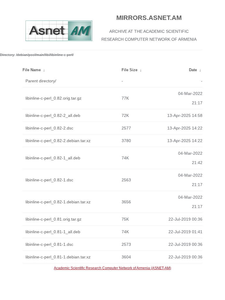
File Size (129, 70)
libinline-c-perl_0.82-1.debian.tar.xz (58, 202)
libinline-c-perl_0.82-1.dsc (49, 180)
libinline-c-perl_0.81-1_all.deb (52, 231)
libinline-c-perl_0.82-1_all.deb (52, 158)
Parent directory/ (40, 81)
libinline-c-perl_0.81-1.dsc (49, 244)
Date (193, 70)
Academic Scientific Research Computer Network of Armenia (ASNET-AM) (112, 268)
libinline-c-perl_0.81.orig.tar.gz (53, 219)
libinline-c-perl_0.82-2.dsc (49, 128)
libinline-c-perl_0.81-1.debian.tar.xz (58, 257)
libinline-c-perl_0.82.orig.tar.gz (53, 98)
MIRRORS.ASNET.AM (149, 17)
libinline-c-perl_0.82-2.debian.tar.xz (58, 140)
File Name (32, 70)
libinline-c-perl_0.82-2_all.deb (52, 115)
